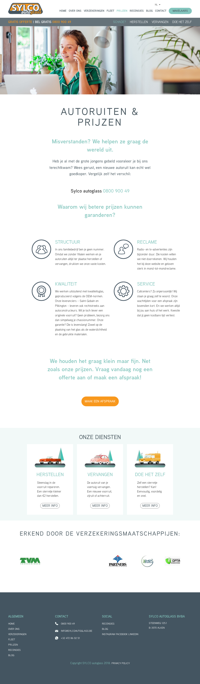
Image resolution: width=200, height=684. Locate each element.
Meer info (50, 505)
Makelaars (180, 11)
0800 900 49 (61, 22)
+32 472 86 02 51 (70, 638)
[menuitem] (157, 4)
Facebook (122, 634)
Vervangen (160, 22)
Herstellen (139, 22)
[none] (157, 4)
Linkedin (133, 634)
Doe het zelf (182, 22)
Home (62, 11)
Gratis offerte (20, 22)
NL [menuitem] (156, 4)
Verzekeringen (94, 11)
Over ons (75, 11)
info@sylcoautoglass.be (76, 631)
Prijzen (122, 11)
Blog (149, 11)
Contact (160, 11)
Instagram (108, 634)
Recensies (137, 11)
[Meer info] (50, 459)
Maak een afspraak (100, 401)
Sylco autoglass (25, 9)
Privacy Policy (121, 663)
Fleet (110, 11)
